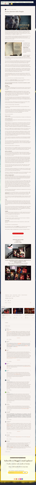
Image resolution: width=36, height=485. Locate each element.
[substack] (14, 479)
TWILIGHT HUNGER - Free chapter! (6, 315)
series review (13, 296)
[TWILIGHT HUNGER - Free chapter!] (7, 311)
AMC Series (17, 296)
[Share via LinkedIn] (8, 300)
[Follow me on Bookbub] (18, 479)
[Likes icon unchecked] (7, 339)
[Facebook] (22, 479)
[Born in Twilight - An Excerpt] (18, 311)
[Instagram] (20, 479)
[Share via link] (10, 300)
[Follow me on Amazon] (16, 479)
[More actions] (30, 9)
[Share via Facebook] (5, 300)
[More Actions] (30, 329)
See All (34, 306)
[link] (11, 4)
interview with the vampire (8, 296)
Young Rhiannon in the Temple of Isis (29, 315)
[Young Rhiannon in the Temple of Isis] (29, 311)
